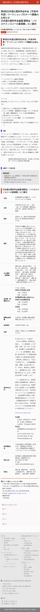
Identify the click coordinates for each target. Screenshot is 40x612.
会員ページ (27, 541)
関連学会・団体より (10, 604)
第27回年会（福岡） (10, 538)
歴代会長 (26, 569)
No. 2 (4, 514)
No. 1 (4, 509)
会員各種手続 (28, 545)
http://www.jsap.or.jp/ (22, 413)
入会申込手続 (28, 543)
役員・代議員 (28, 567)
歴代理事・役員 (28, 571)
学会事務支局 (28, 576)
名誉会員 (26, 574)
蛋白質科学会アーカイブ (30, 536)
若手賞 (6, 543)
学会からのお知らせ (10, 601)
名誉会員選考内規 (29, 559)
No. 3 (4, 519)
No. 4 (4, 524)
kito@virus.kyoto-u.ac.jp (17, 182)
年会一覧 (6, 549)
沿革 (25, 565)
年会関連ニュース (9, 541)
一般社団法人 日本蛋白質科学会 (14, 2)
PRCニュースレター (10, 566)
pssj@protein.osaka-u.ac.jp (16, 493)
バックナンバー (11, 563)
